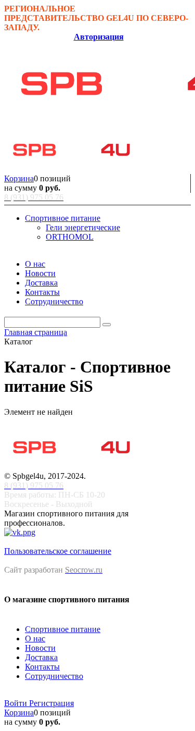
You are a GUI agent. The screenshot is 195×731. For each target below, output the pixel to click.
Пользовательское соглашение (57, 551)
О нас (35, 638)
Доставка (41, 657)
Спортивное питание (62, 629)
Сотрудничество (54, 676)
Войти (16, 703)
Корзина (19, 178)
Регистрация (51, 703)
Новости (40, 647)
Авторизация (99, 36)
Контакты (42, 666)
